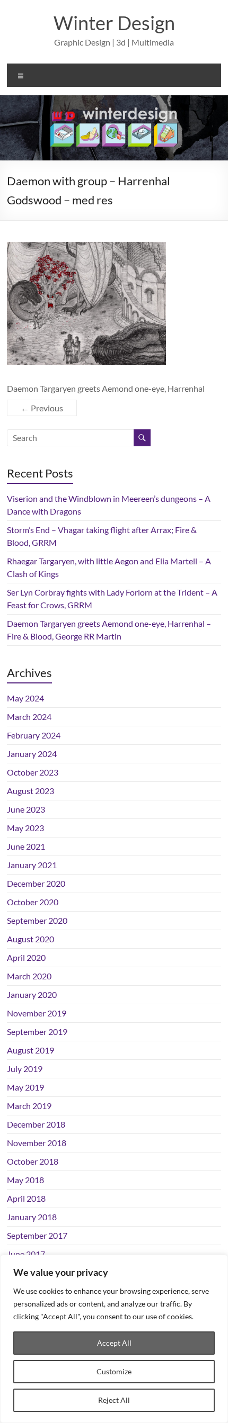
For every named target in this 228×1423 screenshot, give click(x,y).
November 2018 (36, 1143)
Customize (114, 1371)
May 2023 (25, 828)
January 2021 (32, 865)
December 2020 (36, 883)
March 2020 (29, 976)
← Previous (42, 408)
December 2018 (36, 1124)
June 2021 (26, 846)
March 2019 (29, 1106)
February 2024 (33, 735)
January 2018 (32, 1217)
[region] (114, 1339)
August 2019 (30, 1050)
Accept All (114, 1342)
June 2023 (26, 809)
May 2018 (25, 1180)
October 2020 (32, 902)
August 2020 (30, 939)
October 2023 (32, 772)
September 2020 (37, 920)
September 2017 (37, 1235)
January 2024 (32, 754)
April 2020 (26, 957)
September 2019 (37, 1031)
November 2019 (36, 1013)
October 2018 (32, 1161)
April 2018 (26, 1198)
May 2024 (25, 698)
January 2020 (32, 994)
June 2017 (26, 1254)
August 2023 (30, 791)
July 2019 (24, 1069)
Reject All (114, 1399)
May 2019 (25, 1087)
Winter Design (114, 22)
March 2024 (29, 717)
